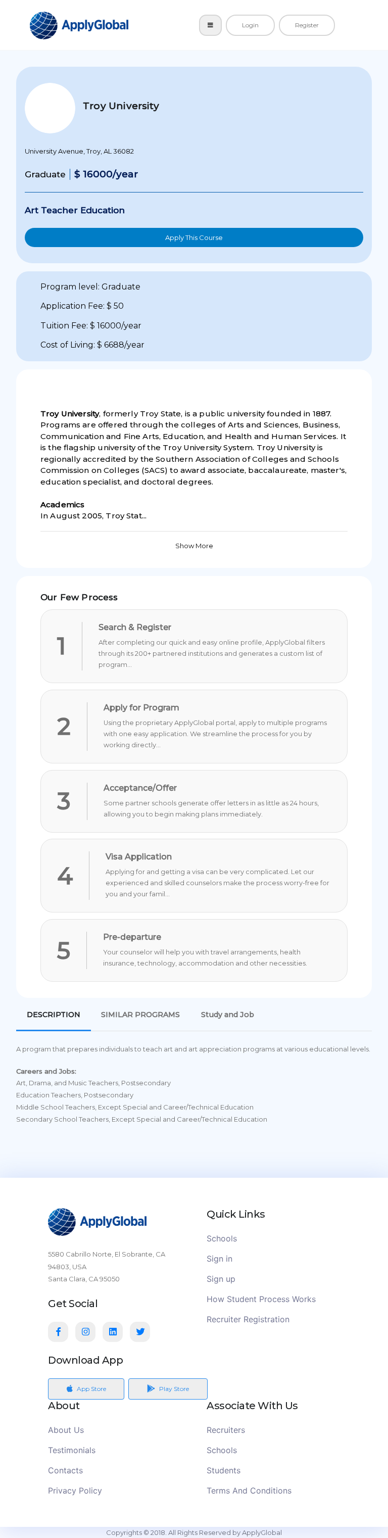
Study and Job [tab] (227, 1014)
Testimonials (71, 1450)
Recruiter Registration (248, 1319)
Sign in (219, 1259)
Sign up (221, 1279)
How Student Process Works (261, 1299)
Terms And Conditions (249, 1490)
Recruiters (226, 1430)
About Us (66, 1430)
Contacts (65, 1470)
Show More (194, 546)
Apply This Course (194, 237)
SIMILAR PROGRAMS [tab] (140, 1014)
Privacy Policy (75, 1490)
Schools (222, 1238)
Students (223, 1470)
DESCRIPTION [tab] (53, 1014)
